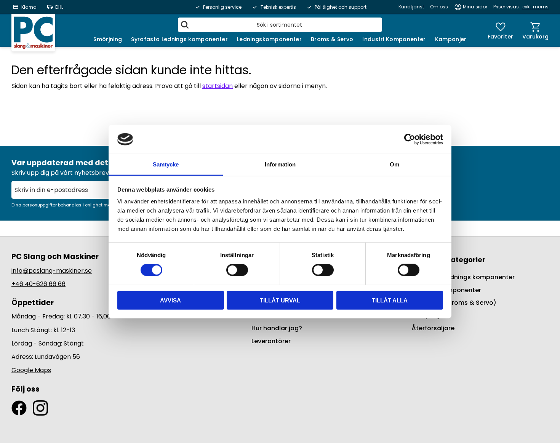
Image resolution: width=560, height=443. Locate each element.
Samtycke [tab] (166, 164)
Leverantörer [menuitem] (271, 341)
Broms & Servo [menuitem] (332, 39)
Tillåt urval (280, 300)
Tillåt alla (390, 300)
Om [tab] (394, 164)
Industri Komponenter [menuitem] (394, 39)
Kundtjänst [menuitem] (411, 6)
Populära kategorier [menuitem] (448, 259)
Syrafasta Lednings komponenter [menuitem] (179, 39)
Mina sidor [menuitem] (475, 6)
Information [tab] (280, 164)
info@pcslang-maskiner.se (51, 270)
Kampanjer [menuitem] (451, 39)
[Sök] (185, 25)
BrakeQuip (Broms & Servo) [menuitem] (453, 302)
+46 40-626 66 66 (38, 284)
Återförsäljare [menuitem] (432, 328)
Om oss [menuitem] (439, 6)
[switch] (237, 270)
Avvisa (170, 300)
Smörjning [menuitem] (107, 39)
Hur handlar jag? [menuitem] (276, 328)
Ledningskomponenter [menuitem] (269, 39)
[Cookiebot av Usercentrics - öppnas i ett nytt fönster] (409, 139)
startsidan (217, 86)
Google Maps (31, 370)
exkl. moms (535, 6)
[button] (500, 30)
